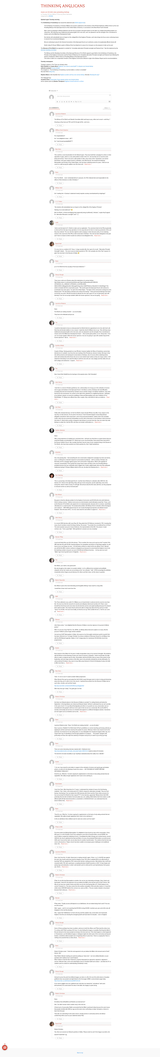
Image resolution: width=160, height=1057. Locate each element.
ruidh (56, 222)
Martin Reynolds (60, 580)
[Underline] (62, 102)
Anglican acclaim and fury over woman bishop (72, 74)
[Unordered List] (69, 102)
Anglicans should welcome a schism (74, 81)
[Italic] (59, 102)
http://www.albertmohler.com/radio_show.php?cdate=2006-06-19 (71, 751)
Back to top (80, 1052)
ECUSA (51, 16)
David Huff (58, 243)
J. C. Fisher (58, 201)
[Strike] (64, 102)
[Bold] (57, 102)
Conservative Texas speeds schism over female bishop (64, 79)
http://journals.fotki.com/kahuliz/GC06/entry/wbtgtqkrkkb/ (69, 685)
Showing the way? (94, 74)
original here (80, 22)
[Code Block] (73, 102)
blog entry (52, 71)
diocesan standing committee (48, 50)
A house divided (55, 68)
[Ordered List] (67, 102)
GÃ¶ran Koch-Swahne (61, 130)
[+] (80, 101)
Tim (56, 322)
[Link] (76, 102)
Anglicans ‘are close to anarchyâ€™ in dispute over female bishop (75, 66)
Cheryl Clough (59, 274)
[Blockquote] (71, 102)
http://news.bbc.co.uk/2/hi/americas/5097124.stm (67, 980)
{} (78, 101)
